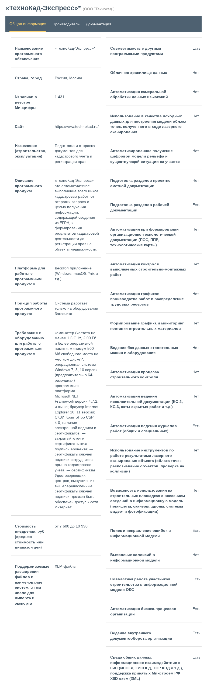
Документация (98, 24)
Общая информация (27, 24)
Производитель (66, 24)
